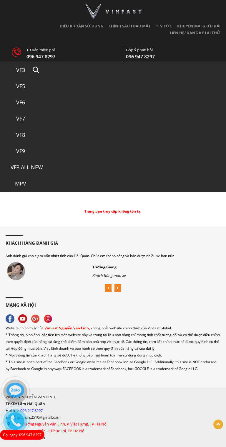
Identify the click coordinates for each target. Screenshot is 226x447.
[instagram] (49, 318)
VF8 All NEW (27, 167)
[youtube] (24, 318)
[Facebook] (11, 318)
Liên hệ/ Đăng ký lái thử (195, 32)
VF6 (20, 102)
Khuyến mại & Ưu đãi (198, 26)
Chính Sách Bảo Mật (130, 26)
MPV (20, 183)
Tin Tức (164, 26)
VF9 (20, 151)
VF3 (20, 69)
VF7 (20, 118)
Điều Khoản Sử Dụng (81, 26)
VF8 (20, 134)
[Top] (218, 424)
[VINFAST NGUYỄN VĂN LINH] (113, 11)
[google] (37, 318)
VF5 (20, 86)
